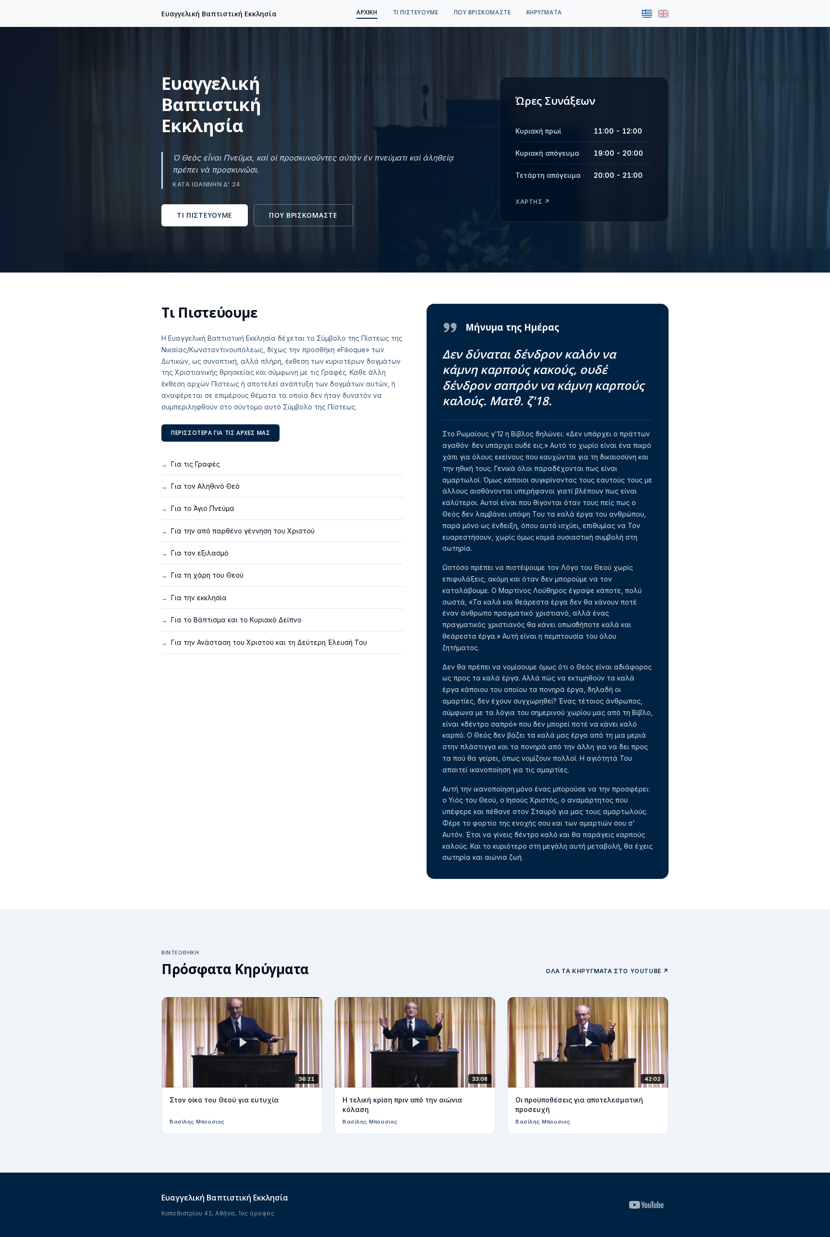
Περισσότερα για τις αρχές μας (220, 433)
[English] (663, 14)
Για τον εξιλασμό (195, 553)
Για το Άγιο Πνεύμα (197, 508)
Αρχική (367, 12)
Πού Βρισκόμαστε (482, 12)
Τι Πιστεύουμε (416, 12)
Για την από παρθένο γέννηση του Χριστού (238, 531)
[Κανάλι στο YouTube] (646, 1205)
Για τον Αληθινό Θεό (200, 486)
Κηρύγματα (544, 12)
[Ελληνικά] (647, 14)
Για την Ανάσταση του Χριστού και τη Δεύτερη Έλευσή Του (264, 642)
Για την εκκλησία (194, 598)
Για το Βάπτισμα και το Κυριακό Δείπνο (231, 620)
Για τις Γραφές (190, 464)
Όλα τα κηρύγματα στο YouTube (607, 971)
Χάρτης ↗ (532, 201)
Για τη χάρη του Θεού (202, 575)
